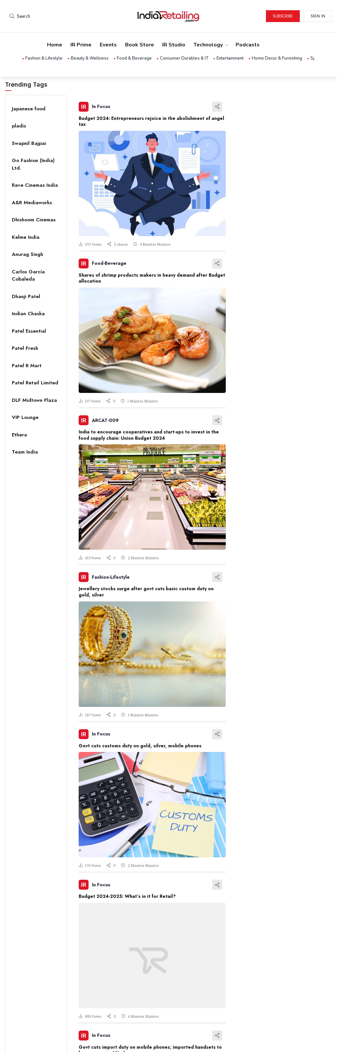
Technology (208, 44)
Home (54, 44)
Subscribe (283, 16)
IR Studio (173, 44)
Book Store (139, 44)
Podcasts (248, 44)
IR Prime (80, 44)
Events (108, 44)
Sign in (318, 16)
